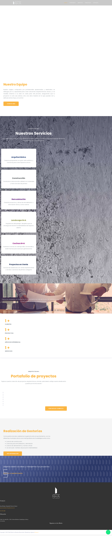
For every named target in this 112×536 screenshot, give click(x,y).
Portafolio (88, 2)
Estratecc (37, 532)
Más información (13, 453)
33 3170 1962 (2, 510)
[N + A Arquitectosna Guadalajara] (17, 2)
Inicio (65, 2)
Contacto (95, 2)
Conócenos (73, 2)
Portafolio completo (56, 408)
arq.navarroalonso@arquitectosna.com (7, 507)
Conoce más (11, 104)
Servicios (80, 2)
